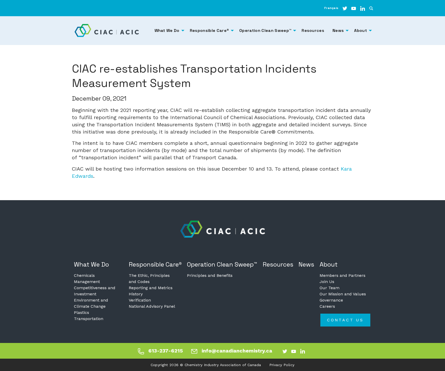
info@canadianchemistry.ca (237, 351)
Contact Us (345, 319)
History (136, 294)
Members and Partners (342, 275)
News (306, 264)
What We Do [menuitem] (167, 30)
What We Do (91, 264)
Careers (327, 306)
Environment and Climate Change (91, 303)
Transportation (88, 318)
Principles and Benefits (210, 275)
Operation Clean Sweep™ (222, 264)
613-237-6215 (165, 351)
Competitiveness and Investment (94, 290)
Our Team (329, 287)
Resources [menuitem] (313, 30)
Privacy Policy (282, 365)
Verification (140, 300)
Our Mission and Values (343, 294)
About (329, 264)
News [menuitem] (338, 30)
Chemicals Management (87, 278)
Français (331, 8)
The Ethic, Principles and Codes (149, 278)
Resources (278, 264)
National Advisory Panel (152, 306)
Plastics (81, 312)
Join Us (327, 281)
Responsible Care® (155, 264)
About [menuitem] (360, 30)
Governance (331, 300)
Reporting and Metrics (151, 287)
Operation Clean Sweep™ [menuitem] (265, 30)
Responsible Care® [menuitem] (209, 30)
